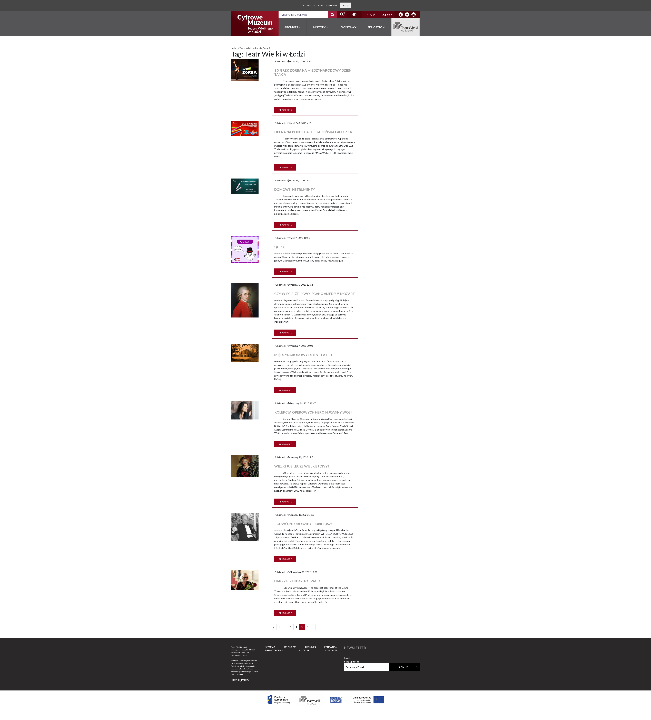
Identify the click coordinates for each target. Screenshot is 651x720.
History (319, 27)
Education (376, 27)
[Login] (401, 14)
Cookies (304, 650)
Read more (285, 110)
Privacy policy (274, 650)
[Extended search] (342, 14)
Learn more (331, 5)
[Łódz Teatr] (255, 23)
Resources (290, 647)
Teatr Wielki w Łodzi (405, 27)
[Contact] (413, 14)
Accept (345, 5)
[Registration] (407, 14)
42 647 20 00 (246, 652)
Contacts (331, 650)
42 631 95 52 (242, 655)
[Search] (332, 14)
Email (351, 658)
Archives (291, 27)
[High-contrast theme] (354, 14)
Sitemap (270, 647)
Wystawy (349, 27)
